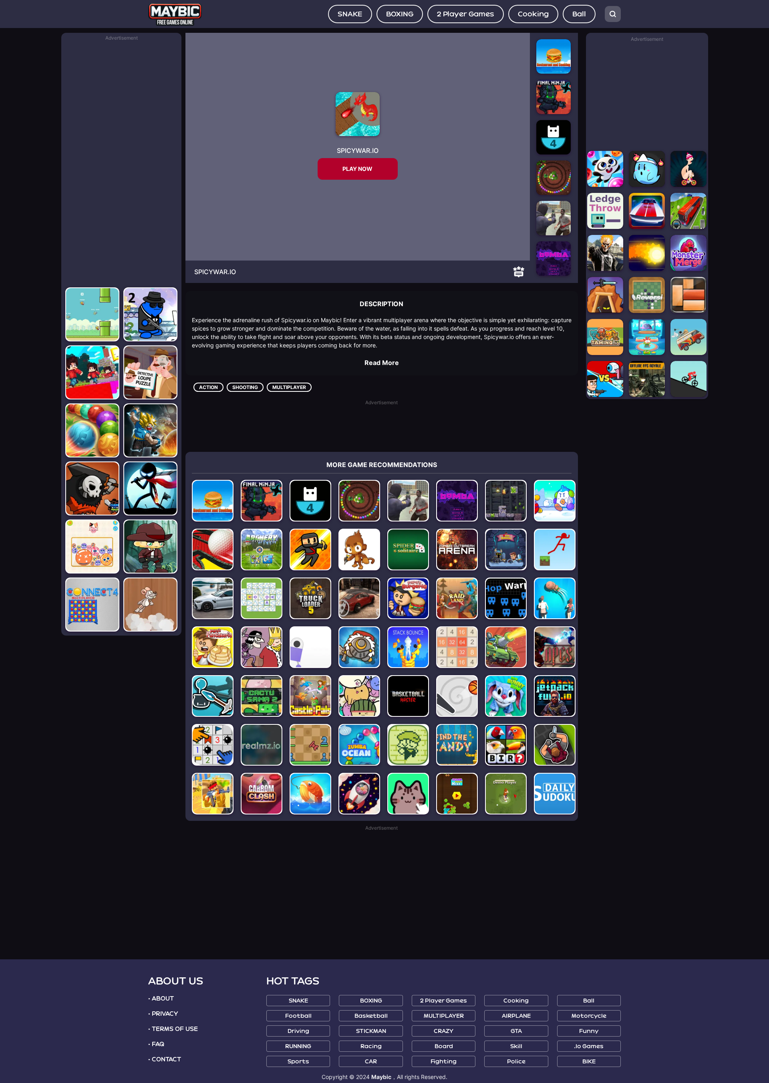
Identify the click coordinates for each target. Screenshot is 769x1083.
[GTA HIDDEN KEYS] (605, 253)
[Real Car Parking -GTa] (359, 598)
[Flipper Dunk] (457, 696)
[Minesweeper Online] (213, 745)
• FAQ (156, 1044)
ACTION (208, 387)
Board (444, 1046)
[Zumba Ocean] (359, 745)
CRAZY (443, 1031)
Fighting (444, 1061)
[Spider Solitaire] (408, 549)
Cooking (533, 14)
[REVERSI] (647, 295)
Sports (298, 1061)
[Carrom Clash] (261, 793)
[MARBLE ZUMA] (92, 430)
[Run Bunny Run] (506, 696)
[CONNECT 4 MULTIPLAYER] (92, 605)
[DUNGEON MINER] (605, 295)
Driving (298, 1031)
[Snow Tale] (555, 500)
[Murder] (261, 647)
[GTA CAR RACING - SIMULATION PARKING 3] (688, 211)
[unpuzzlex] (261, 598)
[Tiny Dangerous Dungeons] (408, 745)
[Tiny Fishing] (310, 793)
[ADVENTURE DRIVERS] (688, 337)
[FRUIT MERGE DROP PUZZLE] (92, 546)
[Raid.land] (457, 598)
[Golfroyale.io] (213, 549)
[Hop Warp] (506, 598)
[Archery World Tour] (261, 549)
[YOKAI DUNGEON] (647, 169)
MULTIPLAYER (289, 387)
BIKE (589, 1061)
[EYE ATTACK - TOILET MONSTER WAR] (605, 379)
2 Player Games (465, 14)
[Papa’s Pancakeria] (213, 647)
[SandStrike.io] (213, 793)
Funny (588, 1031)
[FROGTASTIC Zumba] (359, 500)
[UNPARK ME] (647, 211)
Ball (579, 14)
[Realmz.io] (261, 745)
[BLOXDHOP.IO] (92, 372)
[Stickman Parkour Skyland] (555, 549)
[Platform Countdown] (310, 500)
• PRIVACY (163, 1014)
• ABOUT (161, 998)
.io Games (589, 1046)
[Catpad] (408, 793)
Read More (381, 363)
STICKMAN (371, 1031)
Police (516, 1061)
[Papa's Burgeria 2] (408, 598)
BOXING (399, 14)
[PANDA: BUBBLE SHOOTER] (605, 169)
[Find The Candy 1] (457, 745)
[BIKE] (688, 379)
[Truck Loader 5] (310, 598)
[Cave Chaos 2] (506, 500)
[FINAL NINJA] (553, 97)
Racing (371, 1046)
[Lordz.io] (359, 647)
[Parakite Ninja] (310, 549)
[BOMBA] (553, 258)
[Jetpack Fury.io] (555, 696)
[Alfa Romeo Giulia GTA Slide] (213, 598)
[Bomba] (457, 500)
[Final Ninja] (261, 500)
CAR (371, 1061)
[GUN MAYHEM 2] (150, 314)
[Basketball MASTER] (408, 696)
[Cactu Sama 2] (261, 696)
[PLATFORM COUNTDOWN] (553, 137)
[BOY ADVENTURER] (150, 546)
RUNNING (298, 1046)
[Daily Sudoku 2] (555, 793)
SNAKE (350, 14)
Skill (516, 1046)
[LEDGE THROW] (605, 211)
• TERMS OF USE (173, 1029)
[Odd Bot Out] (310, 647)
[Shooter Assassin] (555, 745)
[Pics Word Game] (506, 745)
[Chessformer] (310, 745)
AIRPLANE (516, 1016)
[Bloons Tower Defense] (359, 549)
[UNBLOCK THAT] (688, 295)
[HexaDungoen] (506, 549)
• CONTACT (164, 1059)
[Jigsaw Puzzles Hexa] (457, 793)
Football (298, 1016)
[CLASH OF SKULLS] (92, 488)
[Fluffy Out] (359, 793)
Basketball (371, 1016)
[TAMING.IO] (605, 337)
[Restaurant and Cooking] (213, 500)
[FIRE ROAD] (647, 253)
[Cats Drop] (359, 696)
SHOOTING (245, 387)
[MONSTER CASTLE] (688, 253)
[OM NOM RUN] (647, 337)
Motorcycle (589, 1016)
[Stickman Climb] (213, 696)
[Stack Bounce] (408, 647)
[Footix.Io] (506, 793)
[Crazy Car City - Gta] (408, 500)
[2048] (457, 647)
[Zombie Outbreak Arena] (457, 549)
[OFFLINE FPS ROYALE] (647, 379)
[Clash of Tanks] (506, 647)
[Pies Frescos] (555, 598)
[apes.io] (555, 647)
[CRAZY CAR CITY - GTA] (553, 218)
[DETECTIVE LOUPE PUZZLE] (150, 372)
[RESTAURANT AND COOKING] (553, 56)
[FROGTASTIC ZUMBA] (553, 177)
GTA (516, 1031)
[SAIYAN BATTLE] (150, 430)
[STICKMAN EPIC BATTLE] (150, 488)
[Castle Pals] (310, 696)
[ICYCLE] (688, 169)
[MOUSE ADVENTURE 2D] (150, 605)
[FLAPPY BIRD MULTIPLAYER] (92, 314)
